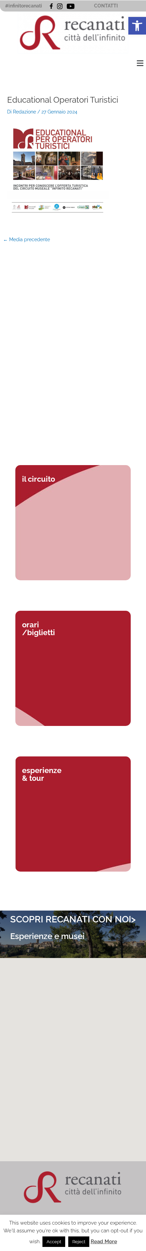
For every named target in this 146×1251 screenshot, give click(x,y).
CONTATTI (106, 5)
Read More (104, 1241)
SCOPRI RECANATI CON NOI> (73, 919)
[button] (137, 26)
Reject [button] (78, 1241)
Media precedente (26, 239)
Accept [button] (54, 1241)
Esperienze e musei (47, 936)
